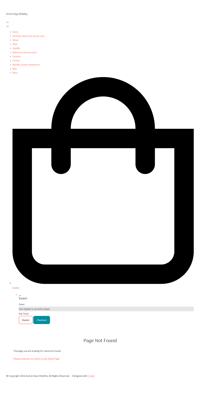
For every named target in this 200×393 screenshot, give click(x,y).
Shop (14, 44)
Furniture (16, 56)
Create (91, 375)
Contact (16, 60)
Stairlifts (16, 48)
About (15, 40)
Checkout (42, 320)
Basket (25, 320)
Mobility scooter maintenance (26, 64)
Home (15, 32)
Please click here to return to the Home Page (36, 358)
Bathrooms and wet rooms (24, 52)
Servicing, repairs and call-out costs (28, 36)
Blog (14, 68)
